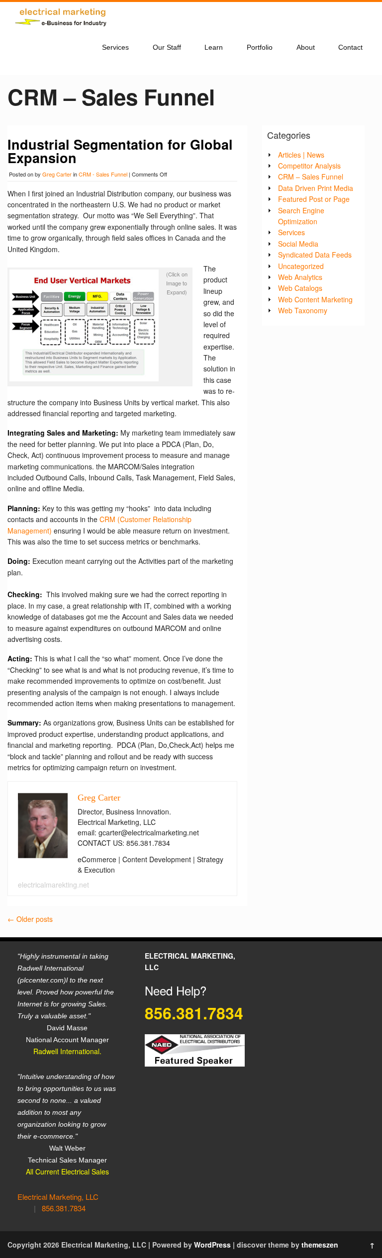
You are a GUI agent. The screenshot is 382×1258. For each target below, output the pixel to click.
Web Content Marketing (315, 299)
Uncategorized (301, 266)
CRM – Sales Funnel (310, 176)
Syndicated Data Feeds (315, 255)
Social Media (298, 244)
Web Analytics (300, 277)
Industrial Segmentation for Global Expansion (120, 151)
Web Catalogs (300, 288)
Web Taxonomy (302, 310)
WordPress (212, 1245)
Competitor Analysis (309, 166)
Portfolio (260, 47)
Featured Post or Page (314, 199)
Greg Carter (57, 174)
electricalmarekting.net (53, 885)
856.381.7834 (64, 1208)
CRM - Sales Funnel (103, 174)
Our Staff (167, 47)
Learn (213, 47)
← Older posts (30, 918)
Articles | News (301, 155)
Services (115, 47)
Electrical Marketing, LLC (57, 1196)
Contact (350, 47)
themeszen (319, 1245)
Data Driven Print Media (315, 188)
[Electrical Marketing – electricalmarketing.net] (62, 28)
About (305, 47)
